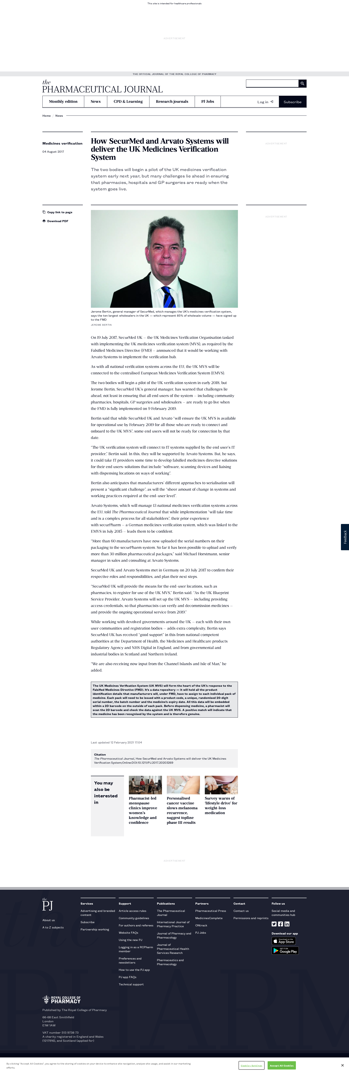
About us (48, 920)
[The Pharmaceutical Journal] (102, 86)
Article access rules (132, 910)
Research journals (172, 101)
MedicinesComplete (209, 918)
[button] (345, 537)
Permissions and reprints (250, 918)
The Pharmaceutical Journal (171, 912)
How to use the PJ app (134, 969)
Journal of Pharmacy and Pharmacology (174, 935)
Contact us (241, 910)
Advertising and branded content (98, 912)
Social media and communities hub (283, 912)
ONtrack (201, 925)
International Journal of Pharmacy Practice (173, 924)
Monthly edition (63, 101)
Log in (263, 101)
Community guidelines (134, 918)
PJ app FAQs (127, 977)
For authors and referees (136, 925)
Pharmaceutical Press (210, 910)
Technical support (131, 984)
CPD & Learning (128, 101)
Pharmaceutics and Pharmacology (170, 962)
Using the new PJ (130, 940)
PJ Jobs (207, 101)
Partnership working (95, 929)
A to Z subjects (53, 927)
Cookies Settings (251, 1065)
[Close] (342, 1065)
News (96, 101)
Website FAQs (128, 932)
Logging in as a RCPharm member (136, 949)
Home (46, 115)
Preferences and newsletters (130, 960)
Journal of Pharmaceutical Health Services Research (173, 948)
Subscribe (293, 101)
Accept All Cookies (282, 1065)
